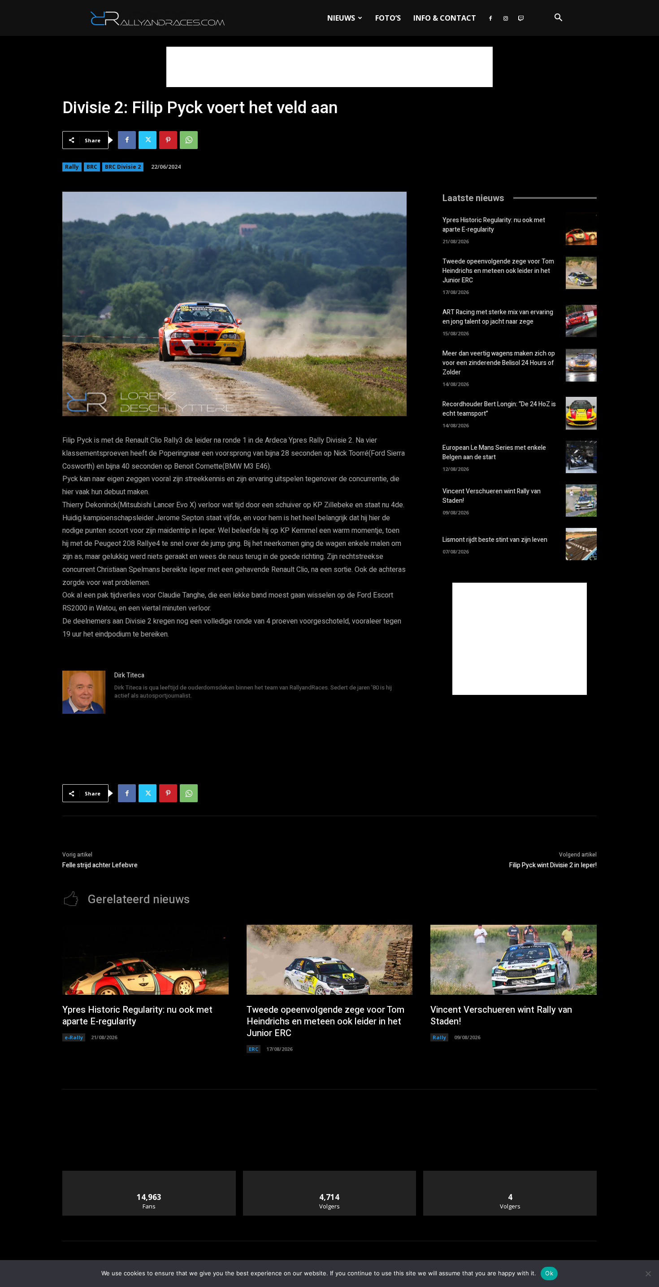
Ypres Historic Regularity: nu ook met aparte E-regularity (493, 224)
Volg (330, 1174)
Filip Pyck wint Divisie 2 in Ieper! (553, 865)
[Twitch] (521, 18)
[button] (558, 18)
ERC (253, 1048)
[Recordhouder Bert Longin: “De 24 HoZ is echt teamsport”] (581, 413)
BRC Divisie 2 (123, 167)
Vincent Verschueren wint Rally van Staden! (501, 1015)
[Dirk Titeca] (83, 692)
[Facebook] (490, 18)
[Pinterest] (168, 140)
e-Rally (74, 1037)
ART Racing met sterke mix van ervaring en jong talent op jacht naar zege (497, 316)
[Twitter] (147, 140)
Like (149, 1174)
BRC (92, 167)
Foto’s (388, 18)
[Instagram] (505, 18)
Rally (72, 167)
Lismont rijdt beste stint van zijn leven (494, 540)
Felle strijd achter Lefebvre (100, 865)
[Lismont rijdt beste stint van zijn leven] (581, 544)
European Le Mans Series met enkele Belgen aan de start (494, 452)
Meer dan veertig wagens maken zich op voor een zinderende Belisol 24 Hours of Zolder (498, 363)
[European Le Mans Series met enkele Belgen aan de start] (581, 457)
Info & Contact (444, 18)
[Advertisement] (329, 67)
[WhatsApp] (189, 140)
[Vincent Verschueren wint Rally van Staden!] (581, 500)
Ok (549, 1273)
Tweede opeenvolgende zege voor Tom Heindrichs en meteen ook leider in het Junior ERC (498, 271)
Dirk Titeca (129, 675)
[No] (647, 1273)
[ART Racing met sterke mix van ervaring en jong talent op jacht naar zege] (581, 321)
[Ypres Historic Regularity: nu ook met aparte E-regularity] (581, 229)
